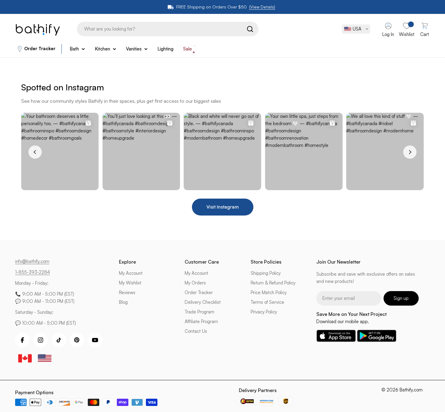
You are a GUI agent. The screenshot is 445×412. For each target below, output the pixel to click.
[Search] (250, 29)
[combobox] (168, 29)
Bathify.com (411, 390)
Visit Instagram (222, 207)
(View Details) (262, 6)
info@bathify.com (32, 261)
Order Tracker (39, 48)
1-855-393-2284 (32, 272)
